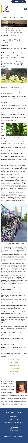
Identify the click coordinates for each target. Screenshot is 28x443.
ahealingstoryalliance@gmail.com (15, 422)
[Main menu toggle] (25, 9)
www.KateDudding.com (5, 404)
